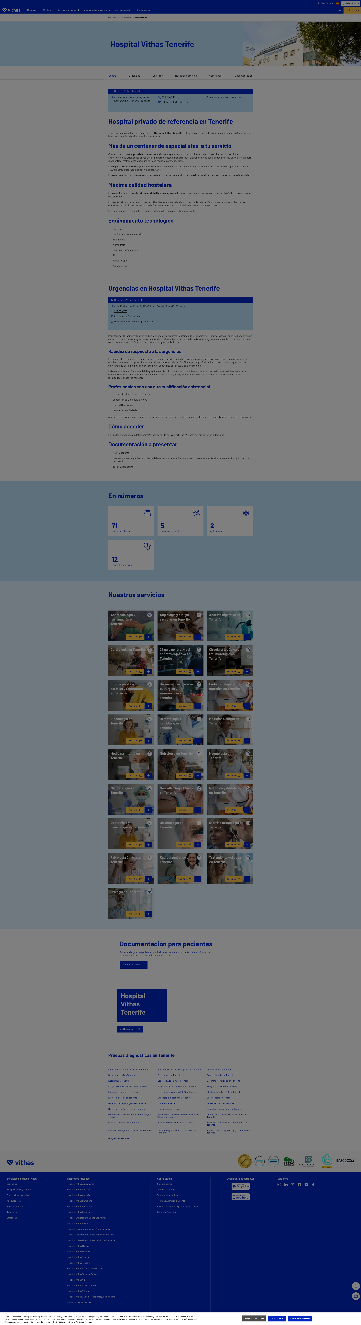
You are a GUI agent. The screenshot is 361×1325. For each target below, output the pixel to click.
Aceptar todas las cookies (300, 1318)
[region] (180, 1318)
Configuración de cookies (254, 1318)
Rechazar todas (276, 1318)
